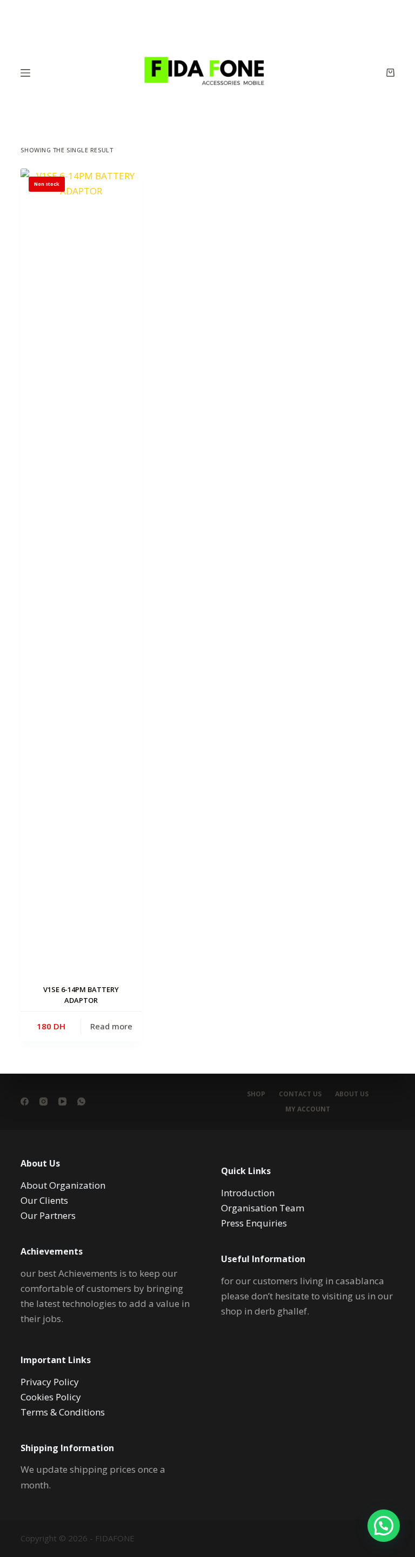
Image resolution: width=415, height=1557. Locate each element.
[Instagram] (43, 1101)
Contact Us (300, 1094)
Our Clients (44, 1200)
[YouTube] (62, 1101)
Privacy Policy (50, 1382)
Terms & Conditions (63, 1412)
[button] (383, 1525)
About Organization (63, 1185)
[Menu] (25, 73)
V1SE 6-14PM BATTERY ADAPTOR (81, 995)
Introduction (248, 1193)
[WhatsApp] (81, 1101)
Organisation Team (262, 1208)
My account (307, 1109)
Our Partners (48, 1215)
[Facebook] (25, 1101)
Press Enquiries (254, 1223)
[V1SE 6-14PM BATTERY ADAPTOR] (81, 573)
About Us (352, 1094)
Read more (111, 1026)
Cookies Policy (51, 1397)
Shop (256, 1094)
